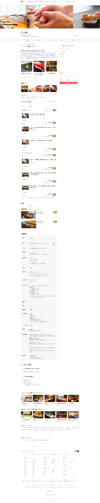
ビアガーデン (70, 481)
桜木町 (45, 463)
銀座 (25, 460)
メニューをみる (32, 115)
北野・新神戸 (65, 474)
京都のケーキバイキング (54, 485)
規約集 (32, 454)
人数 (60, 48)
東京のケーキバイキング (36, 485)
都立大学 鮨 (44, 427)
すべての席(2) (24, 209)
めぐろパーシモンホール (25, 440)
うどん (30, 481)
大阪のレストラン (66, 457)
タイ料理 (23, 481)
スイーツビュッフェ (62, 485)
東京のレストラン (27, 457)
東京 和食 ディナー (24, 429)
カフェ (39, 481)
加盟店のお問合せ (50, 491)
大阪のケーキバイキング (45, 485)
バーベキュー (75, 481)
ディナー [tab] (30, 105)
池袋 (25, 470)
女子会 (23, 480)
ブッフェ (56, 480)
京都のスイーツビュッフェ (38, 487)
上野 (25, 475)
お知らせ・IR (28, 451)
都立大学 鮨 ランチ (62, 429)
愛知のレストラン (47, 468)
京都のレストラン (66, 465)
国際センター (46, 471)
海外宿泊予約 (41, 1)
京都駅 (64, 467)
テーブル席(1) (30, 209)
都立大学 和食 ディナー (53, 429)
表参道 (34, 467)
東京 (22, 427)
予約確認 (68, 1)
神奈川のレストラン (47, 457)
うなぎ (27, 481)
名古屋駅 (53, 470)
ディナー (64, 50)
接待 (33, 480)
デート (50, 482)
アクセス (50, 40)
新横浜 (53, 461)
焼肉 (61, 480)
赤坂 (25, 466)
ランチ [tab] (48, 105)
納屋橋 (53, 471)
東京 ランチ (50, 427)
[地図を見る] (54, 244)
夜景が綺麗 (26, 480)
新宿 (33, 461)
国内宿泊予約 (30, 1)
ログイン (77, 1)
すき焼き (64, 480)
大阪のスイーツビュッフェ (29, 487)
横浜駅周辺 (53, 460)
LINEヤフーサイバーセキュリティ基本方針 (42, 454)
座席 (27, 40)
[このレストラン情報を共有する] (75, 36)
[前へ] (2, 16)
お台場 (34, 473)
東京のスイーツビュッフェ (70, 485)
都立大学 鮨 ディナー (69, 429)
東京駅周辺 (34, 460)
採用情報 (33, 451)
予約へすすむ (68, 82)
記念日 (39, 480)
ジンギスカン (48, 481)
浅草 (33, 476)
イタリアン (43, 480)
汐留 (33, 470)
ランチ (73, 50)
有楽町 (34, 463)
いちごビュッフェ (46, 487)
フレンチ (47, 480)
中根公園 (40, 440)
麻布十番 (25, 472)
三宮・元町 (73, 473)
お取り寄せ (47, 1)
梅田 (63, 460)
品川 (25, 476)
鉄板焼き (68, 480)
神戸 (63, 473)
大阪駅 (64, 461)
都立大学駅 (45, 440)
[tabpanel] (39, 153)
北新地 (72, 460)
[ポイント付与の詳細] (73, 45)
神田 (25, 473)
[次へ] (98, 16)
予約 (54, 110)
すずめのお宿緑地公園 (34, 440)
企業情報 (23, 451)
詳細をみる (24, 123)
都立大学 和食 (39, 427)
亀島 (44, 473)
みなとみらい (46, 461)
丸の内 (25, 461)
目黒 (33, 475)
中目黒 (34, 464)
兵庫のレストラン (66, 470)
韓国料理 (65, 481)
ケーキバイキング (28, 485)
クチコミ (73, 40)
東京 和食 (30, 427)
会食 (30, 480)
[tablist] (39, 106)
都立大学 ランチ (61, 427)
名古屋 (45, 470)
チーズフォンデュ (56, 481)
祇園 (72, 467)
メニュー (38, 40)
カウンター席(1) (36, 209)
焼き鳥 (61, 481)
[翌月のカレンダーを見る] (76, 54)
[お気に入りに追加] (78, 36)
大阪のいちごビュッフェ (63, 487)
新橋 (33, 469)
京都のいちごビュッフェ (71, 487)
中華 (53, 480)
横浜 (44, 460)
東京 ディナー (55, 427)
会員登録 (73, 1)
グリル (76, 480)
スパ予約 (36, 1)
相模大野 (45, 464)
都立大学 (25, 427)
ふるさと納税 (53, 1)
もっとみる (49, 433)
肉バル (36, 481)
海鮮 (52, 481)
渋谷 (25, 469)
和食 (50, 480)
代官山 (34, 472)
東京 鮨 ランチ (31, 429)
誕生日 (36, 480)
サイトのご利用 (66, 454)
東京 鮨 (34, 427)
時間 (60, 79)
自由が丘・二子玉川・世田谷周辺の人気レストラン (33, 409)
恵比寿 (25, 467)
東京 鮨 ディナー (37, 429)
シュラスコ (43, 481)
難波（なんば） (73, 461)
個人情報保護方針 (53, 454)
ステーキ (72, 480)
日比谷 (25, 464)
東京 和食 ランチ (75, 427)
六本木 (25, 463)
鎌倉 (52, 463)
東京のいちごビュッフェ (54, 487)
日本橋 (34, 466)
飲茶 (33, 481)
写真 (61, 40)
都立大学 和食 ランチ (45, 429)
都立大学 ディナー (68, 427)
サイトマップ (60, 454)
